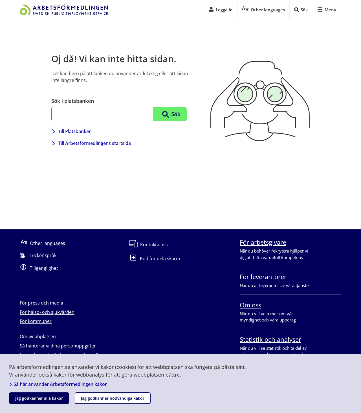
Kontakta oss (154, 245)
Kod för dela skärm (160, 258)
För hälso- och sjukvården (47, 312)
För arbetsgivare (263, 242)
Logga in (224, 9)
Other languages (47, 243)
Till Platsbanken (75, 131)
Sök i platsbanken (72, 100)
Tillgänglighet (44, 268)
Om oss (250, 305)
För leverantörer (263, 276)
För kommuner (36, 321)
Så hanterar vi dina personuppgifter (58, 346)
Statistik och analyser (270, 339)
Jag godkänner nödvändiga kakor (112, 398)
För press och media (41, 303)
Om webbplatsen (38, 336)
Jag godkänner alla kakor (39, 398)
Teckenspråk (43, 255)
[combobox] (102, 114)
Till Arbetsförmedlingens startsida (94, 143)
